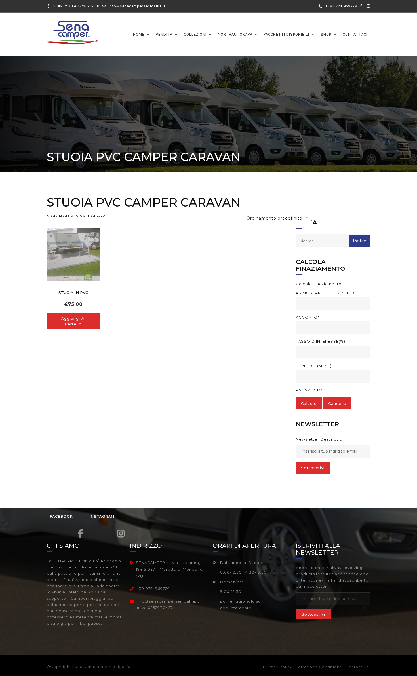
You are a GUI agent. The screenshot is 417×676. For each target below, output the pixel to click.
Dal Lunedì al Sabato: (242, 562)
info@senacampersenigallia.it (137, 6)
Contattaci (355, 34)
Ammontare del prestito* (326, 292)
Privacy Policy (277, 667)
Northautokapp (235, 34)
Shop (326, 34)
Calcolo (309, 403)
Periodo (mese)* (314, 365)
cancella (337, 403)
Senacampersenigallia (106, 666)
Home (138, 34)
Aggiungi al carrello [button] (73, 321)
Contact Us (357, 667)
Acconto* (307, 317)
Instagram (101, 516)
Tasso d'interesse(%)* (321, 341)
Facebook (61, 516)
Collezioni (195, 34)
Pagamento (309, 390)
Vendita (164, 34)
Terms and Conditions (319, 667)
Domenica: (231, 582)
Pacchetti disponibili (286, 34)
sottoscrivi (313, 468)
